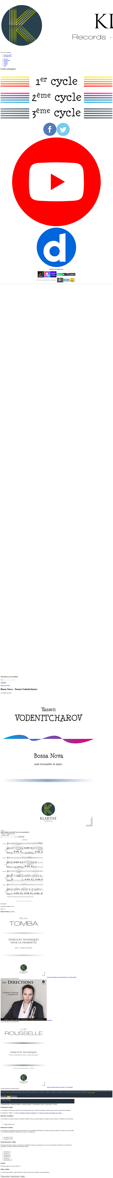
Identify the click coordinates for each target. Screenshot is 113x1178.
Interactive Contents (26, 1104)
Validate (22, 1176)
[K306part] (24, 902)
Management (7, 60)
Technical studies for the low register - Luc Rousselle (60, 1087)
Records (6, 59)
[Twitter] (63, 135)
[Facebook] (49, 135)
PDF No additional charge (8, 833)
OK (8, 1096)
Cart (5, 66)
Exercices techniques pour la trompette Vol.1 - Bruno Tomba (61, 977)
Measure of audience (16, 1104)
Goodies (6, 63)
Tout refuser (13, 1096)
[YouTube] (56, 227)
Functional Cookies (5, 1104)
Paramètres (3, 1096)
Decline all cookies (15, 1176)
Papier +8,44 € (5, 835)
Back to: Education (5, 685)
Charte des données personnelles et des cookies (50, 1113)
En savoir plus (91, 1092)
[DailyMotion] (56, 266)
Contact (5, 64)
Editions (6, 61)
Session (55, 1104)
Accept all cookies (5, 1176)
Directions (49, 1020)
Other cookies (48, 1104)
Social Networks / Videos (38, 1104)
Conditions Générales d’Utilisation (28, 1113)
